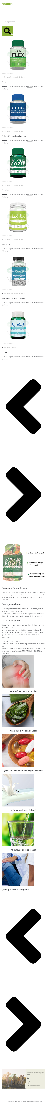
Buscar (12, 34)
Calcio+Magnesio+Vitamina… (15, 136)
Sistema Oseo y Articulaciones (14, 77)
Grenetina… (7, 244)
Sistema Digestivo (10, 347)
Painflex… (6, 190)
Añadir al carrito (7, 73)
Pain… (5, 82)
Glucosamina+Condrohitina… (14, 298)
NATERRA (8, 4)
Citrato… (5, 352)
